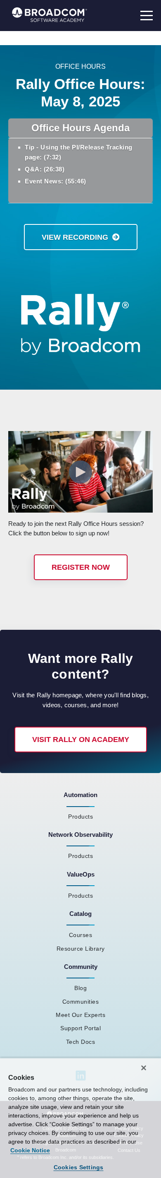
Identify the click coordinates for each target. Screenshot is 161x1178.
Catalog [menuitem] (80, 913)
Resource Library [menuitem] (81, 948)
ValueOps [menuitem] (81, 874)
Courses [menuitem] (80, 935)
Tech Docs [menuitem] (80, 1041)
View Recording (75, 237)
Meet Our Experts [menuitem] (80, 1015)
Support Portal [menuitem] (80, 1028)
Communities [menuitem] (80, 1001)
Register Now (81, 567)
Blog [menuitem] (80, 988)
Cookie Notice (30, 1150)
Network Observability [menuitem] (80, 834)
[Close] (143, 1067)
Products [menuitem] (80, 816)
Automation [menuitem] (80, 794)
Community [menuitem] (80, 966)
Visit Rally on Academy (80, 739)
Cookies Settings (79, 1167)
